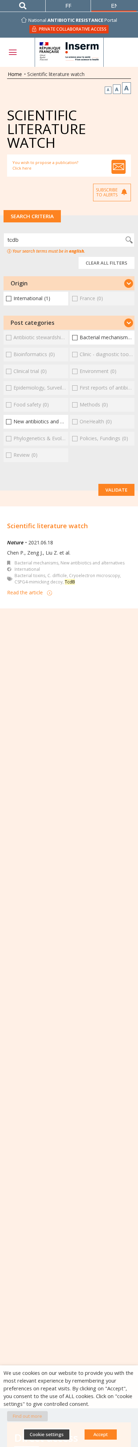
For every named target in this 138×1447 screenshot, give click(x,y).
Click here (21, 168)
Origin (19, 283)
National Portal (72, 20)
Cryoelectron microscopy (94, 576)
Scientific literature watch (47, 526)
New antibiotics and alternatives (93, 563)
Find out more (27, 1416)
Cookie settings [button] (47, 1434)
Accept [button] (100, 1434)
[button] (69, 283)
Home (15, 74)
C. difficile (57, 576)
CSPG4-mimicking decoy (39, 582)
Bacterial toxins (30, 576)
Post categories (32, 323)
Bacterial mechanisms (36, 563)
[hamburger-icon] (12, 52)
